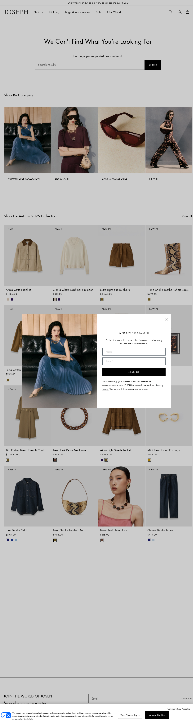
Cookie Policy (28, 719)
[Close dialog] (166, 319)
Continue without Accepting (178, 708)
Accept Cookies (157, 714)
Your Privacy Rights (130, 714)
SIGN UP (133, 372)
